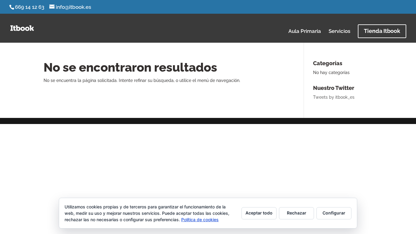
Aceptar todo (259, 212)
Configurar (334, 212)
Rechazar (296, 212)
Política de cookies (200, 219)
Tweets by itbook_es (333, 97)
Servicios (339, 31)
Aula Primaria (304, 31)
